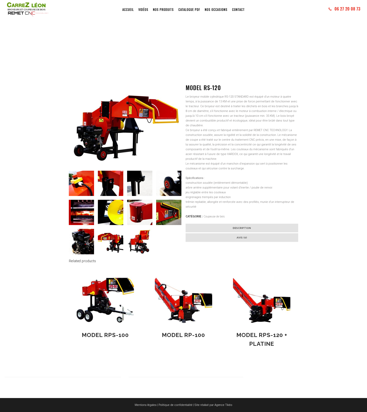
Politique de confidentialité (175, 405)
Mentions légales (145, 405)
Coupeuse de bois (214, 216)
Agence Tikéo (223, 405)
